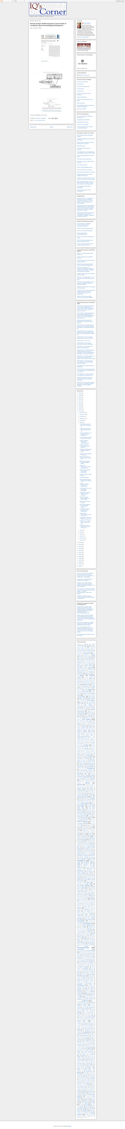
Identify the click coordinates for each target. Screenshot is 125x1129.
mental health (87, 917)
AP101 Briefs (80, 665)
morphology (83, 930)
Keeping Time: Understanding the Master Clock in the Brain (84, 580)
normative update (90, 954)
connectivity (79, 748)
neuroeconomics (85, 944)
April (81, 534)
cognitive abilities (80, 728)
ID (86, 849)
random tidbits (80, 993)
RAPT (78, 994)
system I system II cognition (82, 1061)
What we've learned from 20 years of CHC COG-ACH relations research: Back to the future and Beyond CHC (85, 183)
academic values (82, 651)
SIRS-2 (78, 1038)
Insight (92, 856)
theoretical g (91, 1072)
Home (51, 127)
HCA (83, 840)
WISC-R (93, 1100)
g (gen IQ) (82, 816)
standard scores (85, 1054)
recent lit (85, 1001)
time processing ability (81, 1077)
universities (79, 1083)
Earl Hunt (82, 780)
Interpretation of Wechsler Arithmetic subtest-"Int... (86, 518)
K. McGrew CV (80, 91)
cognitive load (80, 732)
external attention (82, 799)
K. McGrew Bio (80, 88)
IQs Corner (89, 884)
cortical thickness (87, 752)
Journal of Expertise (84, 477)
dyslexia (92, 779)
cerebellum (92, 712)
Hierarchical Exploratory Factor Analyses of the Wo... (85, 430)
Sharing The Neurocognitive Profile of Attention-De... (85, 467)
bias (82, 685)
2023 (80, 399)
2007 (80, 560)
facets (78, 803)
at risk (90, 673)
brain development (86, 695)
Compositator (86, 742)
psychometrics (81, 985)
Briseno (78, 704)
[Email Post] (49, 118)
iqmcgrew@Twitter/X (82, 97)
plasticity (84, 971)
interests (87, 867)
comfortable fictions (84, 739)
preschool (84, 976)
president (78, 978)
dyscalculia (79, 779)
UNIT (92, 1082)
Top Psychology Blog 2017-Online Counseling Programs (85, 127)
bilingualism (81, 688)
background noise (80, 679)
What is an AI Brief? (81, 109)
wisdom (86, 1101)
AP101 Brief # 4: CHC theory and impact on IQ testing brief (84, 347)
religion (78, 1003)
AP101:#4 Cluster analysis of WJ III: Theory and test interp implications (85, 264)
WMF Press (91, 1109)
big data (81, 687)
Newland (81, 952)
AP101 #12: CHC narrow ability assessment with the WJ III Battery (85, 297)
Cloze (89, 723)
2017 (80, 410)
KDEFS (86, 896)
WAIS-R (79, 1093)
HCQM (88, 840)
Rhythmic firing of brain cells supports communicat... (85, 471)
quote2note (79, 990)
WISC (88, 1098)
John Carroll (93, 890)
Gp (89, 828)
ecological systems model (88, 781)
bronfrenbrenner (80, 705)
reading (80, 996)
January (82, 540)
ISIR (83, 888)
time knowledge (92, 1075)
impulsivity (79, 853)
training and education (83, 1078)
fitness (87, 804)
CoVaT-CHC (84, 753)
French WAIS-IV (80, 814)
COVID (89, 753)
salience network (81, 1014)
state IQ (91, 1055)
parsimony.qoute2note (81, 964)
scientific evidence (90, 1023)
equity (92, 790)
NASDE (78, 937)
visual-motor (84, 1088)
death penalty (91, 761)
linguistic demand (85, 903)
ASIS (86, 671)
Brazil (85, 703)
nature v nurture (90, 937)
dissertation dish (82, 774)
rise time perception (89, 1011)
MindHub (84, 926)
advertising (91, 656)
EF (85, 784)
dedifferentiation (80, 763)
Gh (92, 824)
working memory (41, 120)
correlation (79, 752)
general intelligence (82, 821)
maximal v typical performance (82, 913)
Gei (94, 818)
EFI (85, 785)
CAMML (80, 707)
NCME (88, 938)
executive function (82, 797)
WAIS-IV (91, 1092)
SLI (94, 1038)
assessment (80, 673)
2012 (80, 550)
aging (90, 658)
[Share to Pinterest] (57, 118)
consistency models (85, 750)
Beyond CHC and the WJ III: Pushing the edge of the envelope (85, 143)
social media (92, 1041)
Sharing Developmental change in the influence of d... (85, 480)
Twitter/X (78, 1081)
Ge (91, 818)
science (83, 1023)
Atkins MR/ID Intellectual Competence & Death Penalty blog (85, 106)
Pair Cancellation (89, 962)
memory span (79, 917)
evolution (83, 794)
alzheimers (79, 663)
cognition (84, 726)
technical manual (80, 1066)
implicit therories (91, 851)
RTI (78, 1013)
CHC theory (86, 719)
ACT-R (80, 654)
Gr (83, 830)
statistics (79, 1056)
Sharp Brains (85, 1035)
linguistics (92, 903)
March (81, 536)
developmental (91, 768)
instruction (79, 858)
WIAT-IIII (93, 1097)
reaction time (87, 995)
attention (81, 675)
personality (85, 968)
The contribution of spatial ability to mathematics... (86, 438)
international (79, 869)
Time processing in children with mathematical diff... (84, 441)
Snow (78, 1040)
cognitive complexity (82, 730)
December (82, 412)
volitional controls (80, 1090)
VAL (83, 1083)
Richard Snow (85, 1010)
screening (89, 1024)
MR (81, 932)
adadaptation (86, 654)
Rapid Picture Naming (90, 993)
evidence (88, 793)
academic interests (90, 649)
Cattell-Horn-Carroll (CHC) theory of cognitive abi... (84, 485)
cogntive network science (88, 737)
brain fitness (81, 696)
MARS (92, 909)
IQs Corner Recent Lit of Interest (84, 169)
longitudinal (84, 906)
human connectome (86, 848)
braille (82, 693)
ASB (78, 671)
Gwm (36, 120)
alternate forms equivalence (89, 661)
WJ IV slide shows (84, 1107)
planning (79, 971)
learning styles (79, 902)
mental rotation (87, 918)
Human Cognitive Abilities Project (84, 167)
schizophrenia (86, 1018)
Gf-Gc (81, 824)
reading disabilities (89, 998)
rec (93, 999)
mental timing (89, 919)
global (87, 827)
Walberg (89, 1093)
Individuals (85, 854)
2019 (80, 406)
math (78, 911)
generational (93, 821)
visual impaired (83, 1086)
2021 (80, 403)
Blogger (69, 1126)
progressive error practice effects (85, 980)
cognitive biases (90, 729)
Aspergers (91, 671)
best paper (88, 683)
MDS (91, 913)
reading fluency (80, 999)
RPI (89, 1012)
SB (86, 1016)
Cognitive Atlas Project (81, 729)
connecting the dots (88, 747)
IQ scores (80, 881)
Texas (85, 1072)
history (78, 845)
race (82, 991)
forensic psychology (81, 812)
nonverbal (82, 953)
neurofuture (92, 944)
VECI (93, 1083)
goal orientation (84, 828)
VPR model (88, 1090)
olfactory (91, 959)
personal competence (84, 967)
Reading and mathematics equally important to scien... (86, 450)
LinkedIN (78, 904)
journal (84, 893)
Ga (91, 817)
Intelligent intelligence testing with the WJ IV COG (86, 863)
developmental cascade (86, 770)
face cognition (92, 800)
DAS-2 (82, 758)
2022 (80, 401)
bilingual (93, 687)
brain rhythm (82, 702)
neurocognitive (90, 943)
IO (89, 873)
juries (91, 894)
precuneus (84, 974)
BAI (86, 679)
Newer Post (33, 127)
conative (86, 745)
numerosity (79, 957)
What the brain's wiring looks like (85, 502)
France (92, 813)
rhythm (83, 1007)
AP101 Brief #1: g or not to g (83, 340)
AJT (91, 659)
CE (92, 711)
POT (92, 971)
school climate (92, 1018)
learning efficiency (83, 900)
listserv (93, 904)
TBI (89, 1063)
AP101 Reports (88, 665)
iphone (86, 874)
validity (87, 1083)
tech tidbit (90, 1065)
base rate (83, 680)
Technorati (92, 1066)
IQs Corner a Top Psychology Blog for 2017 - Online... (85, 498)
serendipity (91, 1034)
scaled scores (79, 1018)
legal (85, 902)
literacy (80, 905)
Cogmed (78, 726)
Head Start (93, 840)
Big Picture (87, 687)
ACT (94, 653)
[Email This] (51, 118)
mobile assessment (80, 928)
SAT (92, 1014)
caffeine (90, 705)
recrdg (94, 1001)
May (81, 532)
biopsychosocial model (89, 688)
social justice (86, 1041)
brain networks (91, 700)
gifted (81, 826)
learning (93, 899)
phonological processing (88, 969)
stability (78, 1054)
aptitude (89, 668)
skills (82, 1038)
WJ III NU (92, 1103)
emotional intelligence (81, 789)
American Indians (87, 663)
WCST (94, 1093)
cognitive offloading (80, 734)
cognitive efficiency (87, 731)
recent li (78, 1001)
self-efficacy (87, 1030)
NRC (83, 956)
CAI (94, 705)
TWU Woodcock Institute (86, 1081)
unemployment (87, 1082)
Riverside (79, 1012)
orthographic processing (86, 961)
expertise (93, 798)
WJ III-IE (81, 1104)
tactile (82, 1062)
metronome (79, 923)
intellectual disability (86, 859)
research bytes (81, 1005)
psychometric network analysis (84, 984)
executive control (88, 795)
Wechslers (88, 1096)
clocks (84, 723)
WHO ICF (84, 1097)
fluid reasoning (90, 805)
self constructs (88, 1028)
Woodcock (85, 1110)
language (89, 897)
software (84, 1044)
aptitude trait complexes (81, 669)
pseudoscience (85, 981)
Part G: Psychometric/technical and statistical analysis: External (85, 244)
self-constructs (91, 1029)
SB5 (94, 1016)
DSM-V (91, 776)
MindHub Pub (92, 926)
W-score (93, 1090)
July (81, 422)
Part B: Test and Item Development (85, 228)
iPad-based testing (80, 874)
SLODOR (87, 1039)
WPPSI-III (91, 1114)
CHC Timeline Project (82, 165)
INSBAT (86, 856)
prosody (78, 981)
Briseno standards (88, 704)
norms (78, 956)
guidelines (91, 835)
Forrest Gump (90, 812)
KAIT (82, 896)
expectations (86, 798)
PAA (83, 962)
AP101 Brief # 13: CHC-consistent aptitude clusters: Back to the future (85, 337)
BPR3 (78, 693)
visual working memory (82, 1087)
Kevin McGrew (86, 23)
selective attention (90, 1026)
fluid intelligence (81, 805)
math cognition (87, 911)
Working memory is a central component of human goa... (85, 526)
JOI (88, 891)
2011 (80, 552)
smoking (92, 1039)
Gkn (94, 826)
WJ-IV (88, 1108)
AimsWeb (86, 659)
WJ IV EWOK (88, 1105)
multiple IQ (92, 933)
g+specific (85, 817)
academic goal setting (81, 649)
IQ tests (86, 882)
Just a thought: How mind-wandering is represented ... (86, 489)
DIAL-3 (83, 771)
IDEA (93, 849)
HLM (83, 845)
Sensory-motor (85, 1034)
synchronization (90, 1060)
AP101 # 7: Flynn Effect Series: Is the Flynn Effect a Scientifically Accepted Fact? (85, 278)
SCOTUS (83, 1024)
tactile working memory (89, 1062)
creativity (88, 754)
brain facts (93, 695)
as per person (90, 670)
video (89, 1084)
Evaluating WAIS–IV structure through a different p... (84, 446)
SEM (86, 1033)
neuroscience (80, 949)
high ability (79, 844)
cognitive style (80, 735)
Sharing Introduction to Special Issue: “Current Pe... (85, 458)
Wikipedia (84, 1098)
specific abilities (89, 1049)
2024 (80, 397)
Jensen (78, 890)
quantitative (92, 986)
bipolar (78, 689)
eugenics (83, 793)
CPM (94, 753)
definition (91, 764)
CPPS (80, 754)
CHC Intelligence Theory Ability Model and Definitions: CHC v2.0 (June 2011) (86, 152)
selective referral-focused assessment (85, 1027)
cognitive (91, 726)
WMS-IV (79, 1110)
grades (87, 830)
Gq (78, 830)
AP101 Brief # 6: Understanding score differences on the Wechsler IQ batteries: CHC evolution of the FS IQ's (86, 357)
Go (77, 828)
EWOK (87, 794)
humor (92, 848)
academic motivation (90, 650)
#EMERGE (79, 644)
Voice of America (91, 1089)
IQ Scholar (85, 878)
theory (78, 1073)
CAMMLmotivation (87, 707)
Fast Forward (81, 804)
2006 (80, 562)
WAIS (79, 1092)
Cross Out (83, 756)
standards (92, 1054)
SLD (86, 1038)
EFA (89, 784)
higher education (85, 844)
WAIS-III (84, 1092)
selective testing (80, 1028)
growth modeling (90, 832)
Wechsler (86, 1094)
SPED (92, 1050)
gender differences (89, 820)
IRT (79, 888)
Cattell (86, 709)
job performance (86, 890)
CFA (78, 713)
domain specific (83, 776)
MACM (79, 908)
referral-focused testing (83, 1002)
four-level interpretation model (83, 813)
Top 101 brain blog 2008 (82, 124)
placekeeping (91, 970)
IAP (83, 849)
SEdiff (94, 1024)
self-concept (85, 1029)
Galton (78, 818)
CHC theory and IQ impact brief (84, 159)
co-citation (87, 724)
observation (88, 958)
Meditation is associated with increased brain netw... (85, 522)
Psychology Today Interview (83, 119)
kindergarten (91, 896)
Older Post (69, 127)
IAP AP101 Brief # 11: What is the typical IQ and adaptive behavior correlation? (84, 379)
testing (79, 1072)
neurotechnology (90, 950)
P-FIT (93, 961)
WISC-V (80, 1101)
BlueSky (78, 691)
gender (80, 820)
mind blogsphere (87, 923)
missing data (91, 927)
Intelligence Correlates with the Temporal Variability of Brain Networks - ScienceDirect (85, 597)
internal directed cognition (87, 868)
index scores (86, 853)
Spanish (93, 1044)
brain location (91, 698)
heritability (91, 843)
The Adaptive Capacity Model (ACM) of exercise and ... (85, 510)
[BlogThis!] (53, 118)
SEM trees (92, 1033)
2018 (80, 408)
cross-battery (90, 756)
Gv (88, 836)
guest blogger (84, 835)
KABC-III (78, 896)
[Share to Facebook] (55, 118)
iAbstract (79, 849)
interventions (90, 871)
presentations (91, 976)
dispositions (91, 772)
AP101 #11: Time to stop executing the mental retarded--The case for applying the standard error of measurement (86, 292)
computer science (85, 743)
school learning (81, 1019)
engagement (87, 790)
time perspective (90, 1076)
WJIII (78, 1109)
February (82, 538)
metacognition (80, 922)
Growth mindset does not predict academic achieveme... (85, 434)
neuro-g (84, 943)
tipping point (88, 1077)
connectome (86, 748)
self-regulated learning (87, 1032)
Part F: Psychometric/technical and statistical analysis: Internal (85, 241)
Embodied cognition (89, 787)
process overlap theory (88, 978)
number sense (89, 956)
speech (78, 1051)
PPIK (78, 973)
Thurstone (80, 1075)
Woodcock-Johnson (87, 1111)
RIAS (88, 1008)
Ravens (86, 994)
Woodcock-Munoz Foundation (82, 1113)
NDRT (92, 938)
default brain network (90, 763)
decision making (83, 762)
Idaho (89, 849)
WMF (85, 1109)
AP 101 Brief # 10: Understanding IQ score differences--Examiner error (85, 374)
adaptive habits (87, 655)
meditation (85, 915)
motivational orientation (81, 931)
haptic (80, 840)
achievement (86, 653)
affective (78, 658)
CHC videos (89, 720)
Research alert (91, 1003)
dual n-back (79, 777)
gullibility (78, 836)
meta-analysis (81, 921)
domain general (91, 775)
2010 (80, 554)
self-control (79, 1030)
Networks (92, 941)
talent (78, 1063)
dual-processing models (88, 777)
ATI (78, 674)
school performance (89, 1019)
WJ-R (91, 1108)
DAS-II (87, 758)
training (93, 1077)
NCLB (82, 938)
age (82, 658)
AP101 (90, 664)
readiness (93, 995)
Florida (91, 804)
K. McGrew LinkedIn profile (83, 86)
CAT (82, 709)
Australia (79, 678)
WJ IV (86, 1104)
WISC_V (92, 1098)
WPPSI (87, 1114)
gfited (86, 824)
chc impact (87, 715)
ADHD (93, 655)
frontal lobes (88, 814)
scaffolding (81, 1017)
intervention (80, 871)
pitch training (84, 970)
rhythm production (81, 1008)
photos (78, 970)
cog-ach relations (85, 725)
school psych (81, 1021)
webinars (80, 1094)
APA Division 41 (86, 666)
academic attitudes (80, 648)
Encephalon (90, 789)
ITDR (92, 888)
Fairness (93, 803)
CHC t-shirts (88, 717)
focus (81, 811)
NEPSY (78, 939)
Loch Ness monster (86, 905)
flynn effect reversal (90, 809)
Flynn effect (80, 807)
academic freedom (89, 648)
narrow (92, 936)
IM (92, 850)
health (80, 842)
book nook (85, 691)
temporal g (89, 1067)
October (82, 416)
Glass (83, 827)
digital (85, 772)
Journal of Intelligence (83, 894)
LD (86, 899)
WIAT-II (89, 1097)
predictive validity (91, 974)
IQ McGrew (89, 877)
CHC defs (79, 715)
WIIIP (79, 1098)
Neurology (86, 946)
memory (91, 915)
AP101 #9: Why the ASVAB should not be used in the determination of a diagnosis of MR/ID (85, 283)
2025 (80, 395)
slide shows (80, 1039)
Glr (91, 827)
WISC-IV (86, 1100)
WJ (90, 1101)
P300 (80, 962)
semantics (79, 1034)
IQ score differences (88, 879)
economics (79, 783)
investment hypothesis (82, 873)
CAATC (85, 705)
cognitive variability (89, 735)
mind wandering (87, 924)
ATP (94, 674)
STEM (85, 1056)
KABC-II (91, 895)
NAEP (85, 936)
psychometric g (89, 983)
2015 (80, 544)
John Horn (81, 891)
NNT (78, 953)
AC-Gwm (91, 646)
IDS (77, 850)
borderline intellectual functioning (88, 692)
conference (83, 746)
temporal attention (80, 1067)
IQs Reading (92, 886)
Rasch (82, 994)
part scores (90, 964)
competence (87, 741)
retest (83, 1006)
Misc (85, 927)
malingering (86, 909)
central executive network (82, 712)
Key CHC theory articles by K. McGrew (86, 172)
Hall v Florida (92, 839)
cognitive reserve (90, 734)
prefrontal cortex (82, 975)
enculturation (79, 790)
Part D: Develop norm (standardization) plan (82, 233)
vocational (84, 1089)
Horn (87, 845)
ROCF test (85, 1012)
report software (84, 1003)
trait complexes (91, 1078)
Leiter (89, 902)
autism (90, 678)
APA (78, 666)
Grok (84, 832)
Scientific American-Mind (82, 122)
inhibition (93, 855)
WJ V (83, 1108)
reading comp (88, 996)
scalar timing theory (89, 1017)
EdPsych (87, 783)
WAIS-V (84, 1093)
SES (78, 1035)
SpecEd (90, 1048)
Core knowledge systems (88, 751)
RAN (91, 991)
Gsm (90, 834)
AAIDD (86, 644)
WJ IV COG (80, 1105)
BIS (82, 689)
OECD (82, 959)
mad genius (87, 908)
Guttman (84, 836)
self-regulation (80, 1033)
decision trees (90, 762)
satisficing (79, 1016)
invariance (91, 872)
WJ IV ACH (93, 1104)
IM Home (79, 851)
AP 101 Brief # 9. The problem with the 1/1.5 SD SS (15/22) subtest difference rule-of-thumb (86, 370)
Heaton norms (87, 842)
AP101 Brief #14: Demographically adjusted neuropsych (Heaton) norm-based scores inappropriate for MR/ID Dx (85, 332)
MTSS (85, 932)
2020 (80, 405)
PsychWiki (80, 986)
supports (92, 1059)
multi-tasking (90, 932)
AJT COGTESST (87, 660)
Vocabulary (79, 1089)
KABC (82, 895)
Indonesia (91, 854)
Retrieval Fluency (90, 1006)
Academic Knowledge (81, 650)
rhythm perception (89, 1007)
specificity (87, 1050)
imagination (85, 851)
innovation (81, 856)
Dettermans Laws (80, 768)
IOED (92, 873)
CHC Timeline (80, 720)
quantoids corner (89, 989)
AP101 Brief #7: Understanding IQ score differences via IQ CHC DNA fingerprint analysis (85, 362)
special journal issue (81, 1049)
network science (85, 941)
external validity (85, 800)
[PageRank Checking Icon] (83, 75)
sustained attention (81, 1060)
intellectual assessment (89, 858)
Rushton (83, 1013)
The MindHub (80, 84)
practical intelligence (85, 973)
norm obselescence (89, 953)
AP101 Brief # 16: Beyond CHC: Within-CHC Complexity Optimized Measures (85, 321)
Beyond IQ (85, 684)
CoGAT (92, 725)
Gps (93, 828)
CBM (89, 711)
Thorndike (93, 1073)
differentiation (79, 772)
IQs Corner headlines (83, 885)
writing (88, 1116)
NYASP (89, 957)
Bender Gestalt (81, 683)
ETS (79, 793)
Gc (34, 120)
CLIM (89, 722)
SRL (92, 1053)
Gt (77, 835)
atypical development (89, 677)
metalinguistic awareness (89, 922)
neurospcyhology (80, 950)
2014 (80, 546)
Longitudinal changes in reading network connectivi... (85, 494)
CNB (83, 724)
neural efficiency (81, 942)
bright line (91, 703)
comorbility (91, 740)
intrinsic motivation (81, 872)
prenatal (78, 976)
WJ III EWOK (85, 1103)
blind (85, 689)
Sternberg (91, 1056)
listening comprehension (86, 904)
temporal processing (82, 1068)
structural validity (85, 1059)
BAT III (78, 682)
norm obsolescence (81, 954)
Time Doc (86, 1075)
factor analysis (85, 803)
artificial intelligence (81, 670)
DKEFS (83, 775)
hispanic (91, 844)
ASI (82, 671)
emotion (91, 788)
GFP (89, 824)
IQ (90, 874)
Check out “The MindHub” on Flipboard (86, 454)
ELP (82, 787)
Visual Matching (91, 1086)
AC (86, 647)
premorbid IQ (91, 975)
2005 (80, 564)
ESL (86, 792)
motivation (89, 930)
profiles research (90, 979)
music (88, 935)
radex (87, 991)
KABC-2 (86, 895)
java (92, 889)
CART (84, 708)
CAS (88, 708)
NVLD (85, 957)
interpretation (89, 869)
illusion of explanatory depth (85, 850)
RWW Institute (90, 1013)
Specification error (80, 1050)
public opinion (85, 986)
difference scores (89, 771)
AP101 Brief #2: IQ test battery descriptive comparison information (85, 343)
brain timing (89, 702)
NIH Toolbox (87, 952)
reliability (91, 1002)
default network (83, 764)
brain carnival (87, 693)
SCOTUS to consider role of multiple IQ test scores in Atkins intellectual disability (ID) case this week (85, 623)
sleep (91, 1038)
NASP (83, 937)
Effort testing (80, 785)
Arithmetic (91, 669)
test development (88, 1071)
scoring (78, 1024)
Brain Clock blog (81, 103)
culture (90, 757)
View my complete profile (83, 37)
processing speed (81, 979)
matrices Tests (90, 912)
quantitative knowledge (82, 988)
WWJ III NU (83, 1117)
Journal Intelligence (91, 893)
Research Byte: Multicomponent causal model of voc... (85, 514)
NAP (88, 936)
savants (83, 1016)
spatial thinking (85, 1046)
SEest (80, 1026)
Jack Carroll (85, 889)
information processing (82, 855)
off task (86, 959)
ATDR (94, 673)
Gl (79, 827)
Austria (85, 678)
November (82, 414)
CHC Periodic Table (86, 716)
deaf (84, 759)
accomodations (90, 651)
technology (86, 1066)
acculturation (79, 653)
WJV (82, 1109)
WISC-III (79, 1100)
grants (78, 831)
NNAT (92, 952)
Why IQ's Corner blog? (82, 81)
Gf (86, 823)
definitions (79, 766)
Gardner (82, 818)
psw (92, 981)
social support (82, 1043)
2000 (80, 566)
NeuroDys (79, 944)
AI (94, 658)
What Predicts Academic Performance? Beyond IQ (85, 425)
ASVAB (86, 673)
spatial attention (81, 1045)
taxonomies (84, 1063)
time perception (82, 1076)
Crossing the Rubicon (82, 757)
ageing (86, 658)
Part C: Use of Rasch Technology (84, 230)
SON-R (89, 1044)
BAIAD (90, 679)
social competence (86, 1040)
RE (82, 995)
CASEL (78, 709)
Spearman (84, 1048)
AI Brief (81, 659)
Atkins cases (88, 674)
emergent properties (81, 788)
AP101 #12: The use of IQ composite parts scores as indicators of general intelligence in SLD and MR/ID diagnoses (85, 384)
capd (80, 708)
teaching (84, 1065)
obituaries (82, 958)
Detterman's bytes (89, 767)
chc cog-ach (90, 713)
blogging (90, 689)
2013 (80, 548)
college (78, 739)
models (87, 928)
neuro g (79, 943)
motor (89, 931)
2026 (80, 393)
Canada (93, 707)
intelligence (81, 861)
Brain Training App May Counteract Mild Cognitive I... (85, 506)
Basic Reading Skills (90, 680)
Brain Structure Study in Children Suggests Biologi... (85, 462)
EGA (88, 785)
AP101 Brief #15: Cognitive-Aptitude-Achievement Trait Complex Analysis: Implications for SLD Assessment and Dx (85, 326)
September (82, 418)
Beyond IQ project (81, 146)
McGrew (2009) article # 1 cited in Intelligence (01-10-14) (85, 175)
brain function (92, 696)
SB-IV (90, 1016)
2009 (80, 556)
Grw (78, 834)
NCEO (78, 938)
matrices (83, 912)
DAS (78, 758)
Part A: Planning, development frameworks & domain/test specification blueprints (84, 225)
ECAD (87, 780)
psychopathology (92, 985)
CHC (83, 713)
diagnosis (78, 771)
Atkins (82, 674)
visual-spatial (91, 1088)
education (79, 784)
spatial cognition (88, 1045)
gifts (87, 826)
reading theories (88, 999)
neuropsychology (83, 948)
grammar (91, 830)
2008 (80, 558)
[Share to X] (54, 118)
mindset (80, 927)
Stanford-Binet (83, 1055)
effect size (93, 784)
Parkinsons (91, 963)
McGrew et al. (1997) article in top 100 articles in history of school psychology (86, 178)
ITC (88, 888)
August (81, 420)
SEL (83, 1026)
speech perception (88, 1051)
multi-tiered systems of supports (83, 933)
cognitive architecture (89, 728)
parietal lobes (84, 963)
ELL (91, 785)
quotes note (87, 990)
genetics (80, 823)
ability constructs (87, 645)
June (81, 530)
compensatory (79, 741)
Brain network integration (85, 699)
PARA (78, 963)
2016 (80, 542)
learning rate (91, 900)
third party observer (86, 1073)
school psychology (87, 1022)
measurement (80, 914)
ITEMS (78, 889)
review (78, 1007)
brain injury (82, 698)
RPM (93, 1012)
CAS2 (92, 708)
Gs (84, 834)
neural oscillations (91, 942)
